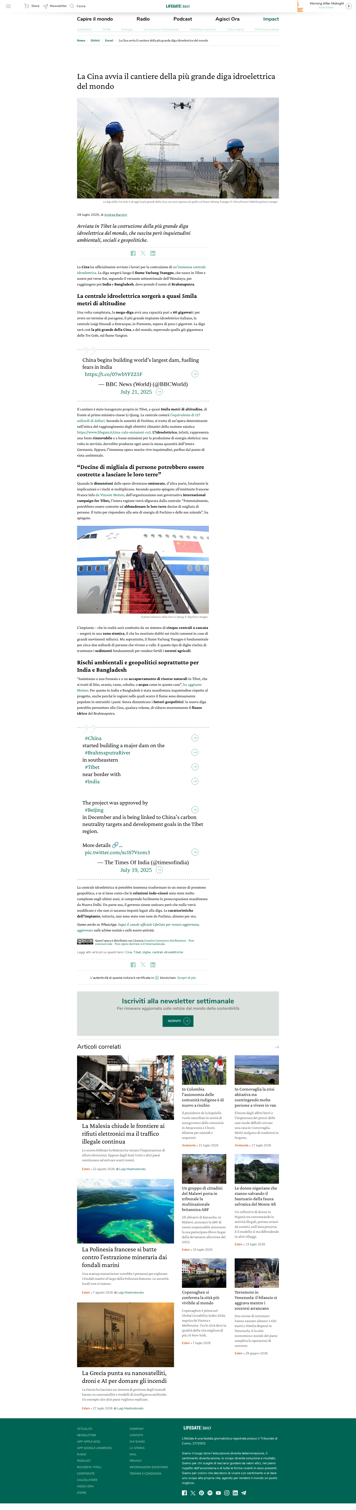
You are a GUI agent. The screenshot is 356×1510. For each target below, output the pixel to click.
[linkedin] (235, 1492)
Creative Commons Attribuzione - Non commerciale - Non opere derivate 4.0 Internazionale (144, 942)
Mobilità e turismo (203, 29)
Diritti (106, 29)
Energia (127, 29)
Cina (128, 952)
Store (35, 6)
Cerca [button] (81, 6)
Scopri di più (186, 978)
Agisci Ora (227, 19)
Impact (271, 19)
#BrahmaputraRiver (107, 752)
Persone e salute (267, 29)
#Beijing (94, 810)
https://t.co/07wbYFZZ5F (113, 374)
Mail (133, 1454)
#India (92, 781)
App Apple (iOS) (88, 1442)
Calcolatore (87, 1480)
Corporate (86, 1474)
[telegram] (243, 1492)
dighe (147, 952)
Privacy (136, 1461)
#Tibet (92, 767)
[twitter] (193, 1492)
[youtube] (218, 1492)
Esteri (86, 1169)
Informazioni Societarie (149, 1467)
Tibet (137, 952)
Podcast (182, 19)
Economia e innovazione (161, 29)
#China (93, 738)
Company (137, 1429)
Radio (143, 19)
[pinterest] (201, 1492)
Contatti (136, 1435)
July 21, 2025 (136, 392)
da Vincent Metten (110, 495)
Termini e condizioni (145, 1474)
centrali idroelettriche (167, 952)
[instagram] (226, 1492)
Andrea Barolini (115, 215)
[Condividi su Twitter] (143, 253)
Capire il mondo (95, 19)
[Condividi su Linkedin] (152, 253)
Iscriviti (174, 1021)
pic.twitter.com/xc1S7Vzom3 (117, 852)
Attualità (84, 1429)
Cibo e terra (235, 29)
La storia (137, 1448)
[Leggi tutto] (276, 1047)
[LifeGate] (178, 6)
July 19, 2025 (136, 870)
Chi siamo (137, 1442)
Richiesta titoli (89, 1467)
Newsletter (58, 6)
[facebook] (184, 1492)
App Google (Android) (94, 1448)
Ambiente (84, 29)
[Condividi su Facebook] (133, 253)
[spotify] (209, 1492)
